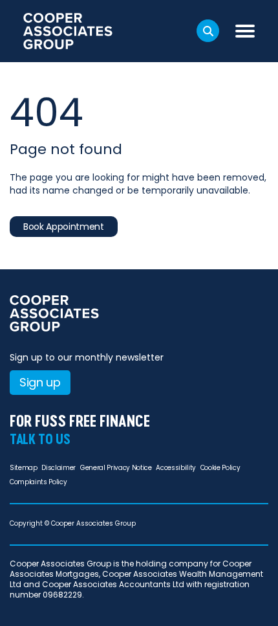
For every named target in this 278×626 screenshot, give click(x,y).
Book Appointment (63, 226)
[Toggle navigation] (245, 31)
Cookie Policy (220, 468)
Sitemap (23, 468)
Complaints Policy (38, 482)
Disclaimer (58, 468)
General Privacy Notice (116, 468)
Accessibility (176, 468)
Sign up (40, 382)
